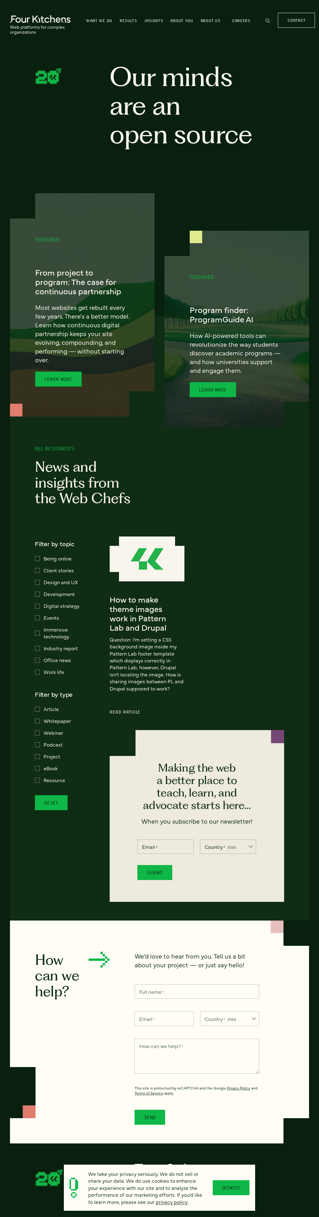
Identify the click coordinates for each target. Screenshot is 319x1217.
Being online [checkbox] (58, 558)
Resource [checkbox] (54, 780)
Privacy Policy (238, 1087)
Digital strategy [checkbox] (61, 605)
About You (181, 20)
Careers (241, 20)
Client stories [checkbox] (59, 570)
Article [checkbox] (51, 708)
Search (267, 23)
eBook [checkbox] (51, 768)
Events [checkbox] (51, 617)
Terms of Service (149, 1092)
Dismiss (231, 1188)
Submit (155, 872)
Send (150, 1117)
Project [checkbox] (52, 756)
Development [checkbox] (59, 593)
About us (211, 20)
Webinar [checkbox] (53, 732)
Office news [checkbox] (57, 660)
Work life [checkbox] (54, 671)
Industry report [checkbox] (61, 648)
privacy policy (172, 1201)
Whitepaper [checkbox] (57, 720)
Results (128, 20)
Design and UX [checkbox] (61, 582)
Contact (296, 20)
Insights (154, 20)
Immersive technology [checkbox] (56, 633)
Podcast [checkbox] (53, 744)
